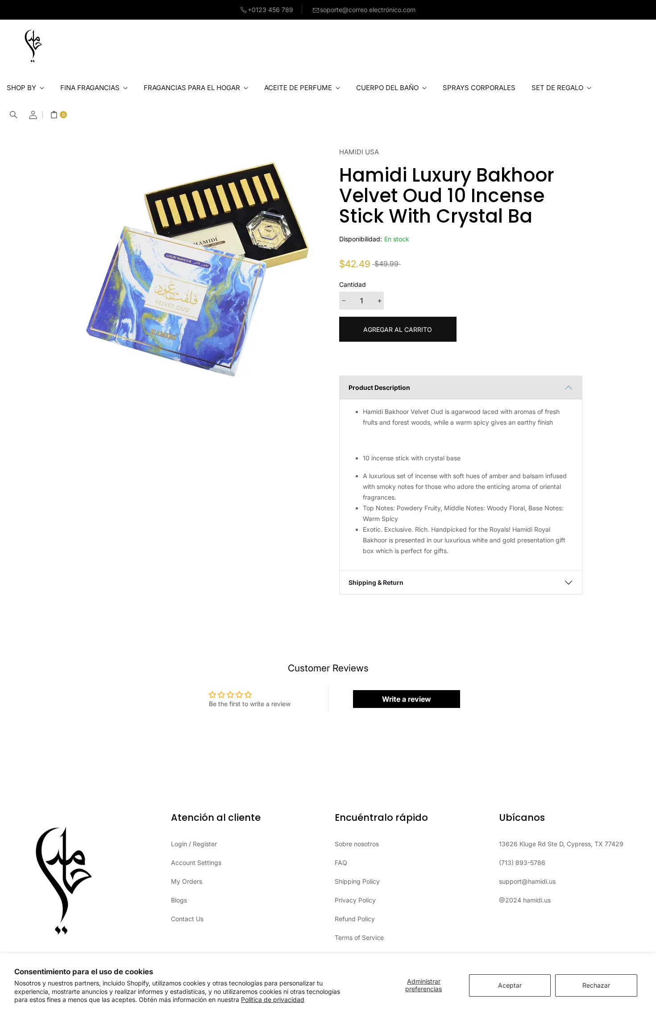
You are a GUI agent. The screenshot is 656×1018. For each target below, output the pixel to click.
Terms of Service (359, 937)
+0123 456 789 (270, 9)
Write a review (406, 699)
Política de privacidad (272, 999)
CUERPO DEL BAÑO (388, 87)
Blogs (179, 900)
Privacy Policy (355, 900)
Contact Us (187, 919)
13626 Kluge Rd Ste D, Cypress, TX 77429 (561, 844)
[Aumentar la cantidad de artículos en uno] (379, 301)
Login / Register (194, 844)
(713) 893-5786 (522, 862)
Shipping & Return (376, 582)
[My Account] (33, 115)
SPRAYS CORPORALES (479, 87)
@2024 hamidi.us (525, 900)
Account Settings (196, 862)
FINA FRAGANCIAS (90, 87)
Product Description (379, 387)
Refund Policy (355, 919)
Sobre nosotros (357, 844)
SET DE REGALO (558, 87)
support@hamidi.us (527, 881)
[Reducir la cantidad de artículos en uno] (343, 301)
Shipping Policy (357, 881)
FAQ (341, 862)
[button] (13, 114)
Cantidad (352, 284)
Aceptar (510, 985)
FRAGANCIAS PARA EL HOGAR (193, 87)
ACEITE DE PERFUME (299, 87)
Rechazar (596, 985)
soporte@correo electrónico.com (367, 9)
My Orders (186, 881)
